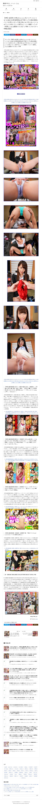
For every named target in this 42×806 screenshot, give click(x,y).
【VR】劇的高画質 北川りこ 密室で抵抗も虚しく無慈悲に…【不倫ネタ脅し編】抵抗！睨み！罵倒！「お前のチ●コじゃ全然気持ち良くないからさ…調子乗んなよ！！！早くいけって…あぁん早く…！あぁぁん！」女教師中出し (21, 413)
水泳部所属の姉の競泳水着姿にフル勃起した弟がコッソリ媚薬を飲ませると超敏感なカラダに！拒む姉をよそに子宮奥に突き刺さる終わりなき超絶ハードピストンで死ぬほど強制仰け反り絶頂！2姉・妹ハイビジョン (23, 692)
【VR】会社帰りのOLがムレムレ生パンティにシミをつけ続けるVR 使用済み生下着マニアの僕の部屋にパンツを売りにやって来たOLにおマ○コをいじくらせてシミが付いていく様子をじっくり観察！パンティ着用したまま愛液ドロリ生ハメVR (21, 101)
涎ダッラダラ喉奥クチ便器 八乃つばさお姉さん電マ (12, 790)
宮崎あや (36, 768)
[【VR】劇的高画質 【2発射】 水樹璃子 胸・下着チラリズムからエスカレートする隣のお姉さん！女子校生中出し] (21, 560)
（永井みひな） (23, 777)
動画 (9, 12)
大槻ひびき (31, 768)
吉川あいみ (21, 768)
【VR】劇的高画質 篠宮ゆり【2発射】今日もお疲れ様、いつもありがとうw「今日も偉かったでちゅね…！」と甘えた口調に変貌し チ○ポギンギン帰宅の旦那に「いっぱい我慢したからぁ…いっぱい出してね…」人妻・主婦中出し (21, 460)
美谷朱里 (25, 774)
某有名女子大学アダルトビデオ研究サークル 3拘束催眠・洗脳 (21, 749)
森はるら (36, 770)
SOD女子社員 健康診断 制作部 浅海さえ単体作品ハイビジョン (21, 704)
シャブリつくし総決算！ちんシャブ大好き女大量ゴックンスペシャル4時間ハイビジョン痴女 (19, 791)
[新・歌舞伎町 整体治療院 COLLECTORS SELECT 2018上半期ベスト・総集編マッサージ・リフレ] (21, 603)
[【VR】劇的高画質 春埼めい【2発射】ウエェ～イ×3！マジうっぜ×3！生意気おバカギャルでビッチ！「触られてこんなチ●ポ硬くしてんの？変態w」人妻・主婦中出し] (21, 519)
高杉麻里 (26, 776)
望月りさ (22, 770)
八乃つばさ (16, 768)
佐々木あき (6, 768)
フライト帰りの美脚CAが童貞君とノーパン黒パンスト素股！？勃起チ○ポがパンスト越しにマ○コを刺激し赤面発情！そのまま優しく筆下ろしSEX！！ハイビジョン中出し (23, 670)
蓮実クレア (16, 776)
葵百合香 (11, 776)
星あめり (10, 770)
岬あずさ (5, 770)
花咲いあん (6, 776)
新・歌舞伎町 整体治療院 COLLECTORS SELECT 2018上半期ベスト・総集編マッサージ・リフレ (21, 591)
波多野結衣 (21, 772)
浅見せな (26, 772)
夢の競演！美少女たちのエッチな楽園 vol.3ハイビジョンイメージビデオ (23, 683)
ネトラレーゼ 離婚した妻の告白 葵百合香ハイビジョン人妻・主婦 (22, 697)
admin (37, 619)
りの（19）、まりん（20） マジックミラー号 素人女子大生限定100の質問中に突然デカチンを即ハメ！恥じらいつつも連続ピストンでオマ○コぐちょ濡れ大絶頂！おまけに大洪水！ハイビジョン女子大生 (23, 677)
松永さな (27, 770)
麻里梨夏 (35, 776)
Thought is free (27, 803)
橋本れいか (11, 772)
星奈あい (14, 770)
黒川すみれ (6, 777)
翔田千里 (35, 774)
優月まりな (11, 768)
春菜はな (18, 770)
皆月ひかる (6, 774)
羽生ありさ (30, 774)
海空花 (30, 772)
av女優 (36, 616)
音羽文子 (21, 776)
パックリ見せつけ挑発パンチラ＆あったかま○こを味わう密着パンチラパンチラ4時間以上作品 (19, 787)
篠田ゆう (20, 774)
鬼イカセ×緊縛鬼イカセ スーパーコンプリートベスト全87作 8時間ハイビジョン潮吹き (18, 788)
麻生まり (30, 776)
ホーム (5, 12)
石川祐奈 (11, 774)
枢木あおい (31, 770)
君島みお (26, 768)
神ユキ (16, 774)
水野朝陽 (16, 772)
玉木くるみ (35, 772)
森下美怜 (5, 772)
